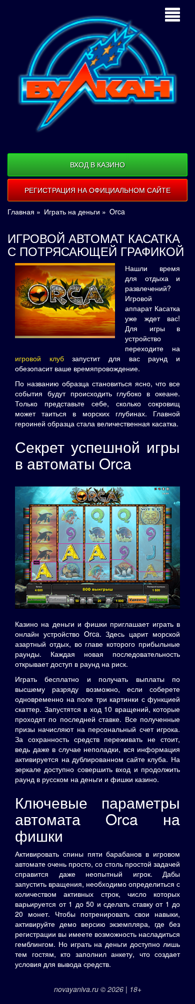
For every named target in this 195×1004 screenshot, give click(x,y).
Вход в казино (97, 164)
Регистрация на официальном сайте (97, 190)
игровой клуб (39, 358)
